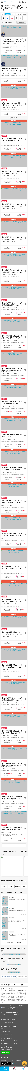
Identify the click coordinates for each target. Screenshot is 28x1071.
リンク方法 (3, 1017)
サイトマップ (16, 1017)
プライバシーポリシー (5, 1031)
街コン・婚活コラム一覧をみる (14, 942)
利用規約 (3, 1029)
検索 (25, 2)
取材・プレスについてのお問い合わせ (8, 1019)
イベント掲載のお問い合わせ (7, 1022)
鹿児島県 (14, 976)
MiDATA (15, 1043)
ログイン (23, 2)
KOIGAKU (16, 1040)
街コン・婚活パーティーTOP (7, 976)
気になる (20, 2)
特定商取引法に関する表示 (6, 1034)
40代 (24, 886)
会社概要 (3, 1014)
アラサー (17, 886)
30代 (10, 886)
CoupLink (3, 1040)
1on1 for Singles (4, 1043)
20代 (4, 886)
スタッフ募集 (16, 1014)
